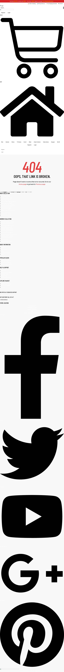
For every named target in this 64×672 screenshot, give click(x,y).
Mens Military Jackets (6, 214)
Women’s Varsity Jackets (7, 230)
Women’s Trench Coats (6, 241)
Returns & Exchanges (6, 272)
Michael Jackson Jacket (6, 198)
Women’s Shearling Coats (7, 223)
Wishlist (61, 3)
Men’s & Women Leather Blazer (8, 201)
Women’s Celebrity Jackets (7, 222)
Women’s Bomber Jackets (7, 232)
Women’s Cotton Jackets (7, 229)
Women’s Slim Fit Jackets (7, 236)
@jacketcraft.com (35, 313)
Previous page (40, 184)
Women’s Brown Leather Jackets (9, 234)
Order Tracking (32, 3)
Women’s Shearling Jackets (7, 225)
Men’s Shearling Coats (6, 206)
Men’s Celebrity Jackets (6, 203)
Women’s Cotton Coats (6, 227)
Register (29, 145)
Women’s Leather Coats (6, 237)
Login (35, 145)
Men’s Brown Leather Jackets (8, 205)
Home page (22, 184)
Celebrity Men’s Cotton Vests (8, 210)
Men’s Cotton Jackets (6, 215)
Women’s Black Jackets (6, 264)
